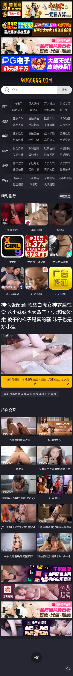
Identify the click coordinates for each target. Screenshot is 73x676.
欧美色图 (49, 148)
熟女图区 (49, 154)
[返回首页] (68, 668)
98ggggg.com (36, 80)
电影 (5, 136)
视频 (5, 121)
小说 (5, 166)
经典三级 (33, 139)
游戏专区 (65, 103)
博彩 (5, 106)
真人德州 (33, 103)
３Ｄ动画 (65, 118)
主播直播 (49, 125)
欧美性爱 (65, 133)
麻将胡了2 (18, 110)
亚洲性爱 (18, 133)
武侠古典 (65, 163)
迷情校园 (18, 169)
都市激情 (18, 163)
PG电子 (18, 103)
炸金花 (34, 110)
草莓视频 (49, 178)
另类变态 (65, 139)
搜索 (64, 89)
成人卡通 (49, 133)
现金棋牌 (49, 110)
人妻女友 (49, 163)
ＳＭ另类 (65, 125)
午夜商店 (33, 178)
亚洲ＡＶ (18, 118)
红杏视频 (18, 184)
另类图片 (65, 154)
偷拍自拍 (33, 133)
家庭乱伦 (33, 163)
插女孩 (18, 178)
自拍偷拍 (33, 118)
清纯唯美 (33, 154)
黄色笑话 (49, 169)
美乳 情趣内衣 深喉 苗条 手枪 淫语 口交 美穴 (30, 394)
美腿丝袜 (18, 154)
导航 (5, 181)
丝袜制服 (33, 125)
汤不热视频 (65, 178)
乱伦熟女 (49, 139)
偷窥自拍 (18, 148)
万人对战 (49, 103)
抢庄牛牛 (65, 110)
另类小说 (33, 169)
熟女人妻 (18, 125)
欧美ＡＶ (49, 118)
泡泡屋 (34, 184)
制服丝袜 (18, 139)
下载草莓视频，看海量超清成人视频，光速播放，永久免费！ (36, 382)
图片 (5, 151)
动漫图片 (65, 148)
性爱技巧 (65, 169)
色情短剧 (49, 184)
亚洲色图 (33, 148)
